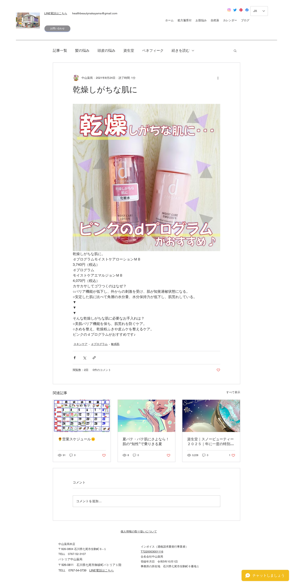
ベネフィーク (153, 50)
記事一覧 (60, 50)
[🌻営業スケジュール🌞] (82, 416)
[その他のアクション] (217, 77)
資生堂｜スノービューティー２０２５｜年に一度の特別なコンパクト (210, 441)
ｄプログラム (99, 344)
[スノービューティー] (211, 416)
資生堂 (128, 50)
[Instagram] (229, 10)
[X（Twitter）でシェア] (84, 358)
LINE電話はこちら (55, 13)
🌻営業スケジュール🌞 (76, 439)
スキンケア (81, 344)
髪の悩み (82, 50)
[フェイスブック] (247, 10)
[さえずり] (235, 10)
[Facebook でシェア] (75, 358)
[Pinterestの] (241, 10)
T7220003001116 (152, 551)
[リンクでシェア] (94, 358)
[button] (235, 50)
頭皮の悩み (106, 50)
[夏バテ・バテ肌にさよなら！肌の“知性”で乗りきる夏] (146, 416)
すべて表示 (233, 392)
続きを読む (181, 50)
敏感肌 (115, 344)
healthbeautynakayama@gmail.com (94, 13)
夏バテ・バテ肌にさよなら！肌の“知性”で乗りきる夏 (146, 441)
